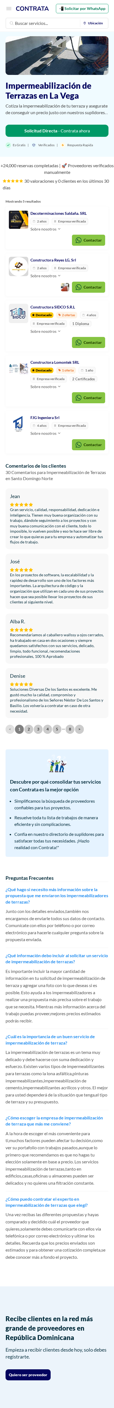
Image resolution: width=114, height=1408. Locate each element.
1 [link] (19, 729)
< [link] (10, 729)
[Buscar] (11, 23)
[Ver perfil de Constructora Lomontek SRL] (18, 368)
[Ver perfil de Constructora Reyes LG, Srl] (18, 266)
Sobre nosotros (43, 229)
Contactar (93, 240)
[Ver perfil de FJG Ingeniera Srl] (18, 424)
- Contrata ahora (57, 130)
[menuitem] (94, 23)
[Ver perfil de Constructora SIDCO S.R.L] (18, 313)
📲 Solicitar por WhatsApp (82, 8)
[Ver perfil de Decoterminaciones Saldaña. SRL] (18, 219)
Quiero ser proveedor (28, 1374)
